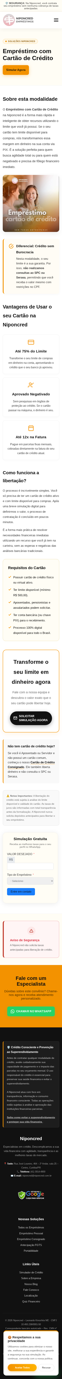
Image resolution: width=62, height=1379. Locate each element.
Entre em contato (21, 891)
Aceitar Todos (22, 1367)
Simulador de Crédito (31, 1272)
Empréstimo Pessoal (31, 1233)
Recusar (46, 1367)
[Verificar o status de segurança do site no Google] (31, 1195)
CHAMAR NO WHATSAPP (33, 1011)
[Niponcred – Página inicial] (18, 20)
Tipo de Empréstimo (19, 874)
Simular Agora (15, 69)
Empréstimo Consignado (31, 1239)
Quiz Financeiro (31, 1301)
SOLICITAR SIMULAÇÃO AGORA (33, 718)
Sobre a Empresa (31, 1278)
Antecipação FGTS (31, 1244)
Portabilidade (31, 1250)
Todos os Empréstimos (31, 1227)
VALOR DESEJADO (19, 854)
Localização (31, 1295)
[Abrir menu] (56, 20)
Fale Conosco (31, 1289)
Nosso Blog (31, 1284)
